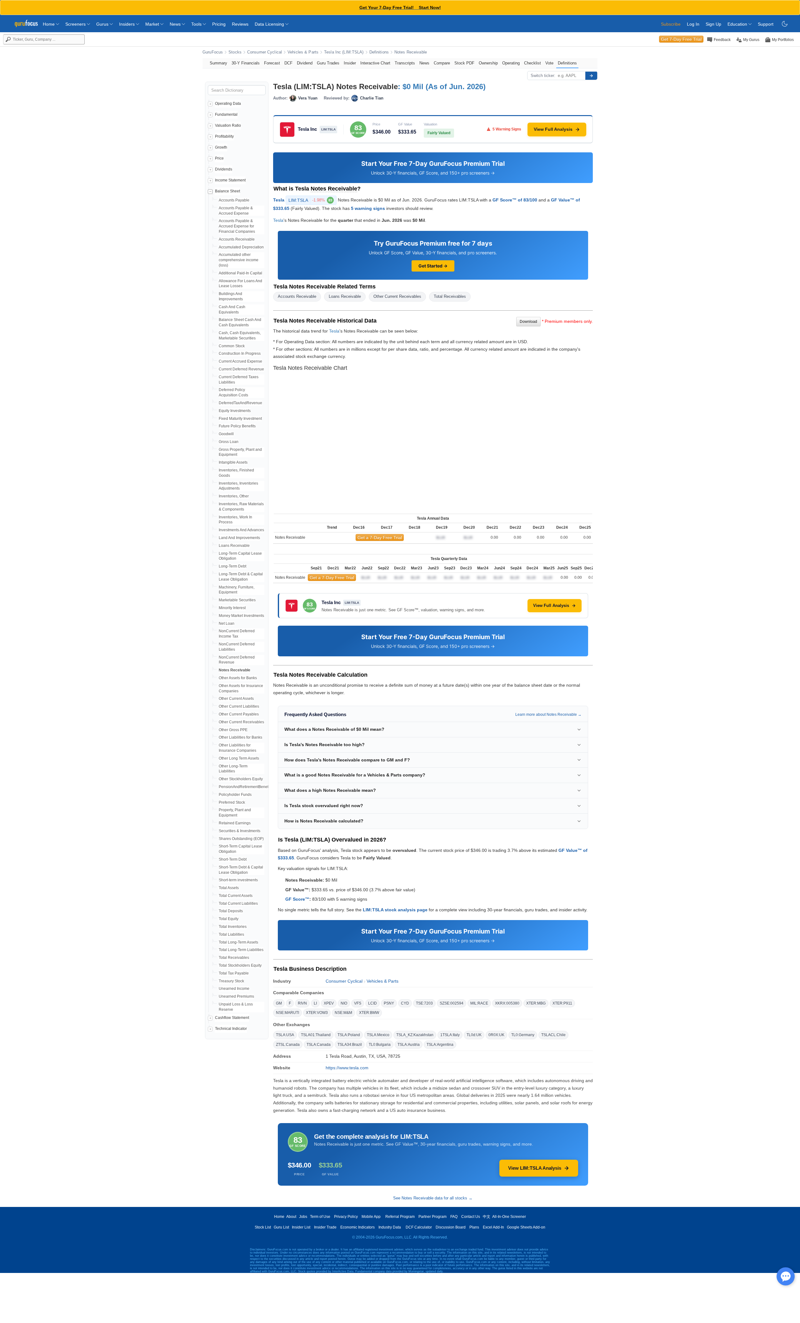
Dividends (223, 169)
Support (765, 24)
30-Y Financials (246, 63)
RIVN (302, 1003)
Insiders (127, 24)
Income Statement (230, 180)
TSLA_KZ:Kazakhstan (414, 1035)
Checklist (532, 63)
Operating (511, 63)
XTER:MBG (536, 1003)
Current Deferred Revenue (241, 369)
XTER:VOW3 (317, 1012)
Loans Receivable (234, 545)
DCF (288, 63)
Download (528, 321)
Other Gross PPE (233, 730)
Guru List (281, 1227)
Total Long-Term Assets (238, 942)
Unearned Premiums (236, 996)
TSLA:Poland (349, 1035)
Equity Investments (235, 411)
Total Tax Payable (234, 973)
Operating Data (228, 103)
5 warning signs (368, 208)
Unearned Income (234, 988)
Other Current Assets (236, 698)
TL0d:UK (474, 1035)
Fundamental (226, 114)
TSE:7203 (424, 1003)
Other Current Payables (239, 714)
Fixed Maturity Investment (240, 418)
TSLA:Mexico (378, 1035)
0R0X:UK (496, 1035)
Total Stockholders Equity (240, 965)
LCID (372, 1003)
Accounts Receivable (237, 239)
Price (219, 158)
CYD (405, 1003)
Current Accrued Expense (240, 361)
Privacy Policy (346, 1216)
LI (315, 1003)
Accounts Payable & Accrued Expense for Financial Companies (237, 226)
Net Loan (226, 623)
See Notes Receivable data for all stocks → (432, 1198)
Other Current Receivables (241, 722)
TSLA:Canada (319, 1044)
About (291, 1216)
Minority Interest (232, 608)
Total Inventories (233, 926)
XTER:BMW (369, 1012)
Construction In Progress (240, 353)
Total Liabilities (231, 934)
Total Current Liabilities (238, 903)
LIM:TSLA (310, 200)
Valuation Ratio (228, 125)
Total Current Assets (235, 895)
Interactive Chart (375, 63)
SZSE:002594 (451, 1003)
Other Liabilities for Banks (240, 737)
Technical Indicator (231, 1028)
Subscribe (671, 24)
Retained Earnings (235, 823)
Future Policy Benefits (237, 426)
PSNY (389, 1003)
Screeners (76, 24)
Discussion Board (451, 1227)
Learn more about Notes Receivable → (548, 714)
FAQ (454, 1216)
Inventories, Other (234, 496)
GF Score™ (297, 899)
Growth (221, 147)
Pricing (219, 24)
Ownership (488, 63)
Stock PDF (464, 63)
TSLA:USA (285, 1035)
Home (49, 24)
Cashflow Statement (232, 1017)
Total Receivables (234, 957)
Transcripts (405, 63)
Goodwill (226, 434)
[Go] (591, 76)
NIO (344, 1003)
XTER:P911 (562, 1003)
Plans (474, 1227)
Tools (197, 24)
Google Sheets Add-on (526, 1227)
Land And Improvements (239, 538)
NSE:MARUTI (287, 1012)
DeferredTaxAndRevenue (240, 403)
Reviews (240, 24)
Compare (442, 63)
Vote (549, 63)
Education (738, 24)
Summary (218, 63)
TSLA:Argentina (440, 1044)
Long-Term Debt (232, 566)
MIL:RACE (479, 1003)
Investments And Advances (241, 530)
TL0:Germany (522, 1035)
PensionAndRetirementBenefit (244, 787)
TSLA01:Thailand (316, 1035)
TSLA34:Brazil (350, 1044)
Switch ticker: (543, 75)
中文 (486, 1216)
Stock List (263, 1227)
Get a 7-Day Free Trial (380, 537)
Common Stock (232, 346)
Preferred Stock (232, 802)
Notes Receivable (410, 52)
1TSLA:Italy (450, 1035)
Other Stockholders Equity (241, 779)
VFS (357, 1003)
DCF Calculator (419, 1227)
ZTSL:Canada (288, 1044)
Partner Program (432, 1216)
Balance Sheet (227, 191)
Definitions (379, 52)
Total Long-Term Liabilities (241, 950)
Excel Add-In (493, 1227)
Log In (693, 24)
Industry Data (389, 1227)
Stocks (235, 52)
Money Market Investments (241, 615)
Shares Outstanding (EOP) (241, 839)
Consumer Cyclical (264, 52)
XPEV (329, 1003)
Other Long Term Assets (239, 758)
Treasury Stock (231, 981)
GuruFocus (212, 52)
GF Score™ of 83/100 (514, 199)
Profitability (224, 136)
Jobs (303, 1216)
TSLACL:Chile (553, 1035)
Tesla (278, 199)
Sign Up (713, 24)
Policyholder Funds (235, 794)
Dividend (304, 63)
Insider (350, 63)
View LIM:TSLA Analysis (534, 1168)
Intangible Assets (233, 462)
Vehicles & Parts (303, 52)
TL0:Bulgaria (380, 1044)
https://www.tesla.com (347, 1067)
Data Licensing (270, 24)
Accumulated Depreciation (241, 247)
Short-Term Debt (233, 859)
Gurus (103, 24)
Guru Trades (328, 63)
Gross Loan (228, 442)
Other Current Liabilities (239, 706)
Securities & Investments (239, 831)
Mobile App (371, 1216)
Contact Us (470, 1216)
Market (152, 24)
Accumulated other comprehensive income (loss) (238, 259)
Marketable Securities (237, 600)
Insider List (301, 1227)
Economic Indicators (357, 1227)
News (176, 24)
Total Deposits (231, 911)
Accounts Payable (234, 200)
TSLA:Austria (409, 1044)
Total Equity (228, 919)
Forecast (272, 63)
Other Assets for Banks (238, 678)
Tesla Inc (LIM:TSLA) (344, 52)
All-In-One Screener (509, 1216)
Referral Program (400, 1216)
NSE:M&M (343, 1012)
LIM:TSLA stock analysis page (395, 909)
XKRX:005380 (507, 1003)
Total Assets (229, 888)
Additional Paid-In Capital (240, 273)
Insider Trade (325, 1227)
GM (279, 1003)
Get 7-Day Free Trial (681, 39)
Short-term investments (238, 880)
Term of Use (320, 1216)
